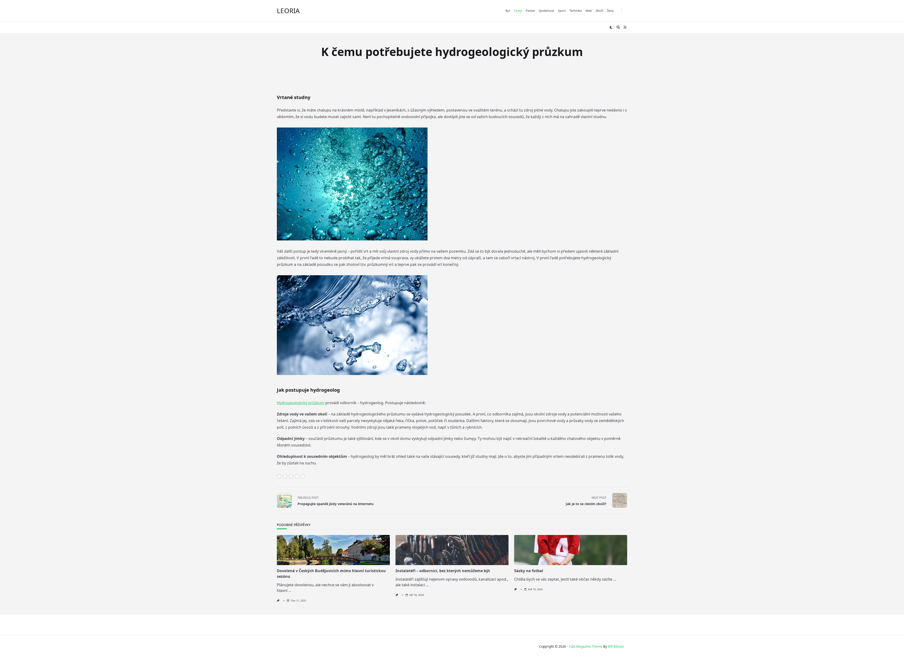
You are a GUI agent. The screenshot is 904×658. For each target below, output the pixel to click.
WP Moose (616, 646)
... (289, 590)
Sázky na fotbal (528, 570)
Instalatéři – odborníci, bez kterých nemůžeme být (443, 570)
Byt (507, 10)
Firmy (518, 10)
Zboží (599, 10)
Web (588, 10)
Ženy (610, 10)
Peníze (530, 10)
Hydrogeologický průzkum (300, 402)
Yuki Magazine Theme (585, 646)
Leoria (288, 10)
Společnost (546, 10)
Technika (575, 10)
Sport (562, 10)
